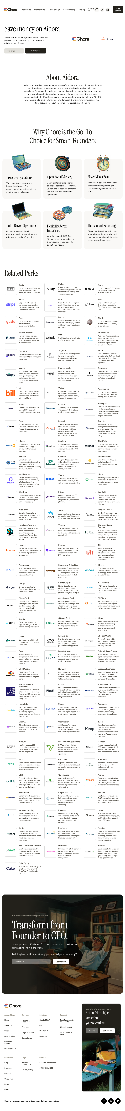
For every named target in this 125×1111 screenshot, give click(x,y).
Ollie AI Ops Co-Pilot (66, 1033)
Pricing (82, 10)
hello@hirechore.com (48, 1063)
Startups (7, 1068)
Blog (6, 1063)
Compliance (27, 1038)
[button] (26, 9)
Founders (43, 1036)
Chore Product (66, 1027)
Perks (6, 1084)
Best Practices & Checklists (67, 1021)
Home (6, 1020)
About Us (91, 10)
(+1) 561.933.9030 (46, 1068)
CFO (41, 1025)
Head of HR (43, 1031)
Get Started (118, 9)
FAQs (6, 1090)
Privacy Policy (27, 1070)
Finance (25, 1027)
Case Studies (9, 1036)
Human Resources (26, 1021)
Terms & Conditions (26, 1063)
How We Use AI (10, 1049)
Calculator (8, 1079)
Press (6, 1031)
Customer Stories (8, 1042)
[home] (10, 9)
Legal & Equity (28, 1033)
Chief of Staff (44, 1020)
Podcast (7, 1073)
